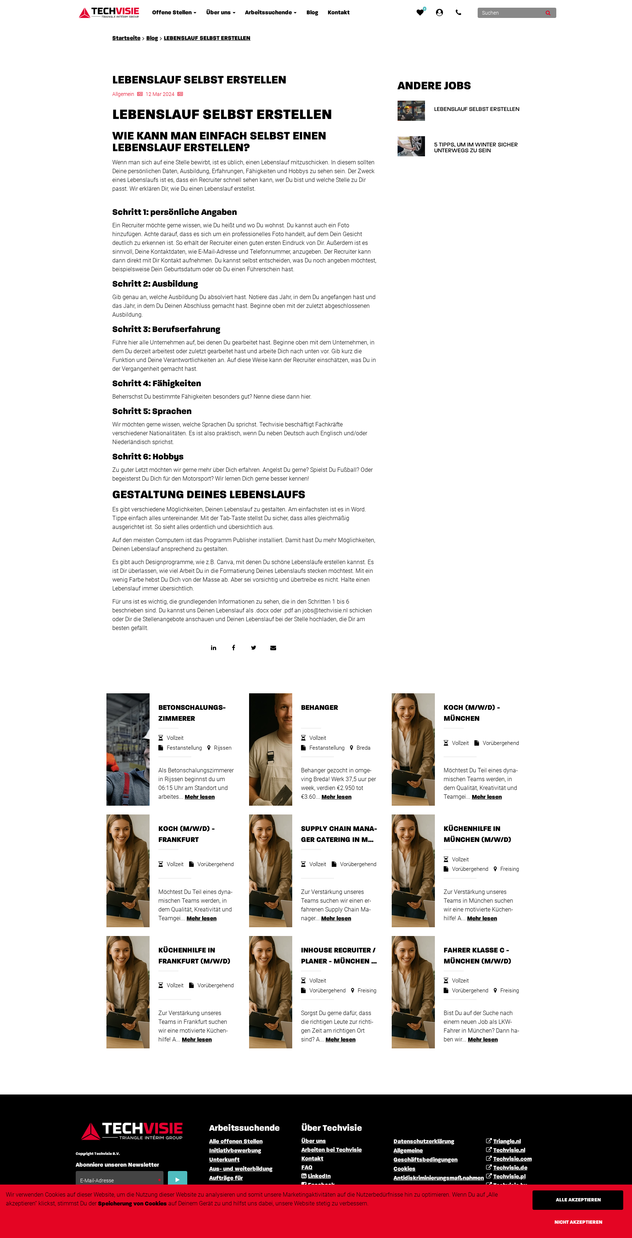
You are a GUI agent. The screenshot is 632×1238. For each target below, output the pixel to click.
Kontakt (312, 1159)
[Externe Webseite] (441, 13)
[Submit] (548, 13)
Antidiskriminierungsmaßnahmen (439, 1178)
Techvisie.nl (509, 1150)
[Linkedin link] (213, 647)
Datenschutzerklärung (424, 1142)
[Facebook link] (233, 647)
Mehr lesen (200, 797)
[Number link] (460, 13)
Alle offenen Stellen (236, 1142)
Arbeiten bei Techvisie (331, 1150)
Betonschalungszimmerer (192, 713)
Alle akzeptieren (578, 1199)
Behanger (319, 707)
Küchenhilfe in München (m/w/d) (477, 834)
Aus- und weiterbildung (240, 1169)
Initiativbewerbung (235, 1151)
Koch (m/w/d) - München (472, 713)
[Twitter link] (253, 647)
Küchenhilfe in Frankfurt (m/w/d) (194, 956)
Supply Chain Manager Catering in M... (339, 834)
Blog (152, 38)
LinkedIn (319, 1176)
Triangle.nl (507, 1142)
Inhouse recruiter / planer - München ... (339, 956)
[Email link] (273, 647)
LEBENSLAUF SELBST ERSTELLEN (207, 38)
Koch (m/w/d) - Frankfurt (186, 834)
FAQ (306, 1168)
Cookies (404, 1169)
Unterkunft (224, 1160)
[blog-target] (411, 111)
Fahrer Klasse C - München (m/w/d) (477, 956)
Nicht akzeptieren (578, 1222)
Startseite (126, 38)
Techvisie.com (512, 1159)
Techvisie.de (510, 1168)
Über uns (313, 1141)
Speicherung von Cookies (132, 1204)
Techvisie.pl (509, 1177)
